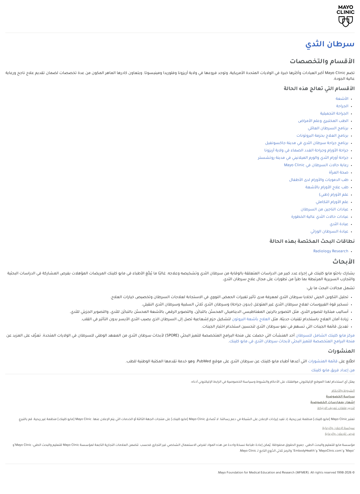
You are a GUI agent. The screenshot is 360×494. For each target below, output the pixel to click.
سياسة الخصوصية (340, 397)
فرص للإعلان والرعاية (340, 434)
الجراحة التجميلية (334, 114)
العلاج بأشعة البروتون (251, 320)
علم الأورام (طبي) (333, 195)
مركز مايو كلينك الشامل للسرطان (325, 336)
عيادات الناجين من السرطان (324, 210)
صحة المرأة (338, 173)
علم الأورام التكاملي (332, 202)
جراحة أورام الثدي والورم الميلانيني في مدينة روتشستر (303, 158)
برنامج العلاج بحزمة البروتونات (322, 136)
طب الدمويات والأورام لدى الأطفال (318, 180)
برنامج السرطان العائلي (328, 129)
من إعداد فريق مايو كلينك (333, 371)
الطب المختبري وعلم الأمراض (323, 121)
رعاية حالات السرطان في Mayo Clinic (316, 166)
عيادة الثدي (339, 225)
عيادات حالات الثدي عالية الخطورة (319, 217)
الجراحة (342, 107)
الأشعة (342, 99)
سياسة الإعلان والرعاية (338, 428)
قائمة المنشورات (323, 362)
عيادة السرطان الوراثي (329, 232)
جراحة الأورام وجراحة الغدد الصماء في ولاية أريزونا (306, 151)
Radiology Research (330, 252)
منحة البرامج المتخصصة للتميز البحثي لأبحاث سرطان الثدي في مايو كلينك (292, 342)
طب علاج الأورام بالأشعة (326, 188)
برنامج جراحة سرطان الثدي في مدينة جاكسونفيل (306, 143)
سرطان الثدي (330, 45)
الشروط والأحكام (343, 391)
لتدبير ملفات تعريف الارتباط (336, 408)
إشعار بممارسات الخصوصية (332, 402)
